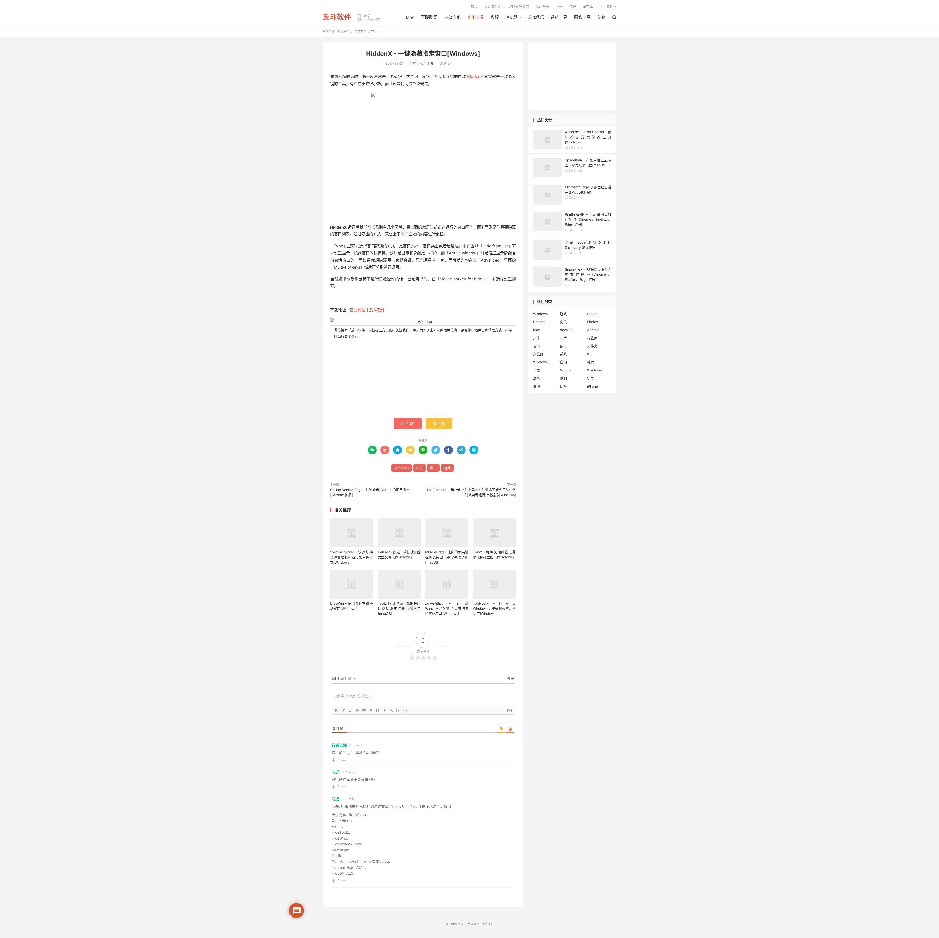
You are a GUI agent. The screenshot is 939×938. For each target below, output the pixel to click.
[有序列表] (363, 711)
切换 (563, 386)
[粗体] (336, 711)
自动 (563, 362)
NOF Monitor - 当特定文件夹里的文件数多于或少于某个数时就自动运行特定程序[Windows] (471, 492)
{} (397, 710)
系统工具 (559, 17)
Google (565, 370)
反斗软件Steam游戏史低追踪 (506, 6)
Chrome (539, 322)
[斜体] (343, 711)
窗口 (433, 468)
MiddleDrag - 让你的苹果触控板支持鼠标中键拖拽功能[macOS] (446, 557)
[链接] (391, 711)
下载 (536, 370)
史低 (563, 322)
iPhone (592, 386)
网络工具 (582, 17)
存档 (572, 6)
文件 (536, 338)
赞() (407, 423)
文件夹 (592, 346)
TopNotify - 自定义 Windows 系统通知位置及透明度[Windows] (494, 608)
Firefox (592, 322)
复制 (563, 378)
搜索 (590, 362)
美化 (601, 17)
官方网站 (357, 309)
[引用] (377, 711)
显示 (419, 468)
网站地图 (487, 924)
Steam (592, 314)
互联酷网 (429, 17)
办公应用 (452, 17)
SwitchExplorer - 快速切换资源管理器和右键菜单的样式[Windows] (351, 557)
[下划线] (350, 711)
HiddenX (475, 76)
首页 (474, 6)
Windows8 (541, 362)
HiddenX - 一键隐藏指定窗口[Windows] (423, 53)
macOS (566, 330)
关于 (559, 6)
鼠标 (563, 346)
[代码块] (384, 711)
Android (593, 330)
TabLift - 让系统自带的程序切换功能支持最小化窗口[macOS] (399, 608)
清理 (536, 386)
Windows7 (595, 370)
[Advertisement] (423, 380)
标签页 (592, 338)
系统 (563, 354)
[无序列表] (370, 711)
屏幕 (536, 378)
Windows (401, 468)
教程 (495, 17)
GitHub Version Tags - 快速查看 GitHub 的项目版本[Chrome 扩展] (370, 492)
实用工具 (475, 17)
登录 (510, 678)
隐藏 (447, 468)
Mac (410, 17)
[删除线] (357, 711)
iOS (590, 354)
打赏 (439, 423)
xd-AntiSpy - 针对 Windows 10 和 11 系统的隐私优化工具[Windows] (446, 608)
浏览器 (511, 17)
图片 (563, 338)
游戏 (563, 314)
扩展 (590, 378)
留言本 (588, 6)
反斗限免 (542, 6)
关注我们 (606, 6)
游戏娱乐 (535, 17)
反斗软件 (337, 17)
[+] (404, 710)
